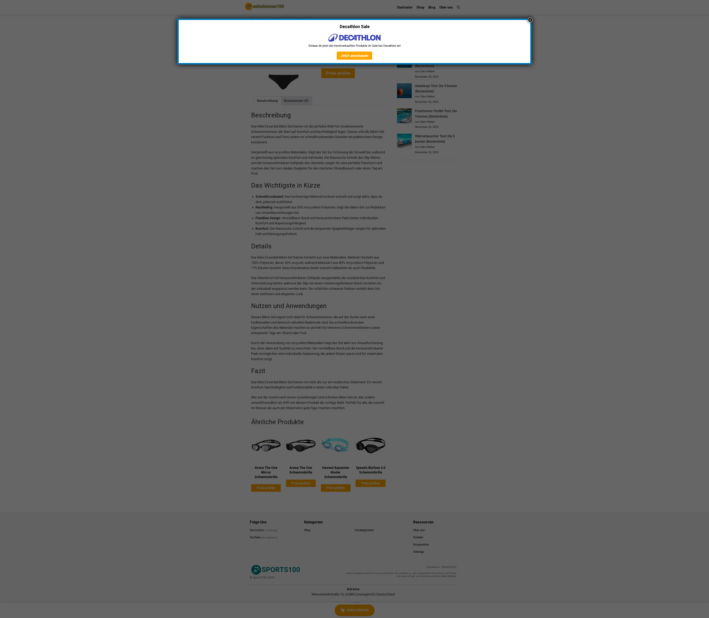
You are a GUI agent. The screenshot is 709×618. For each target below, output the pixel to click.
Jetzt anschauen (354, 55)
